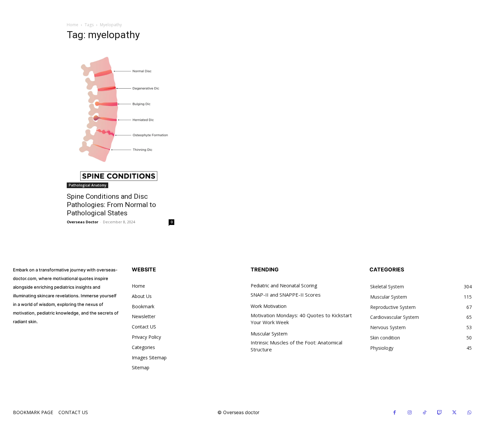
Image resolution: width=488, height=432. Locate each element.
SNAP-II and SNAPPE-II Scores (286, 294)
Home (72, 25)
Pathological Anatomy (87, 185)
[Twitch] (439, 412)
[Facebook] (394, 412)
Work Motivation (268, 306)
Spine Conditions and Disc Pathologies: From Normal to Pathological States (111, 204)
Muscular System (269, 334)
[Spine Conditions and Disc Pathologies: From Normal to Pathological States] (120, 117)
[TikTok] (424, 412)
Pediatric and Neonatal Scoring (284, 286)
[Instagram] (409, 412)
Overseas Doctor (82, 221)
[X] (454, 412)
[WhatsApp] (469, 412)
